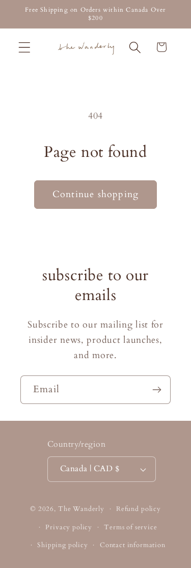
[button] (24, 47)
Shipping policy (62, 545)
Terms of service (130, 527)
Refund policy (138, 508)
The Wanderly (81, 508)
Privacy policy (68, 527)
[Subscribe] (156, 389)
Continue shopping (95, 194)
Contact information (133, 545)
